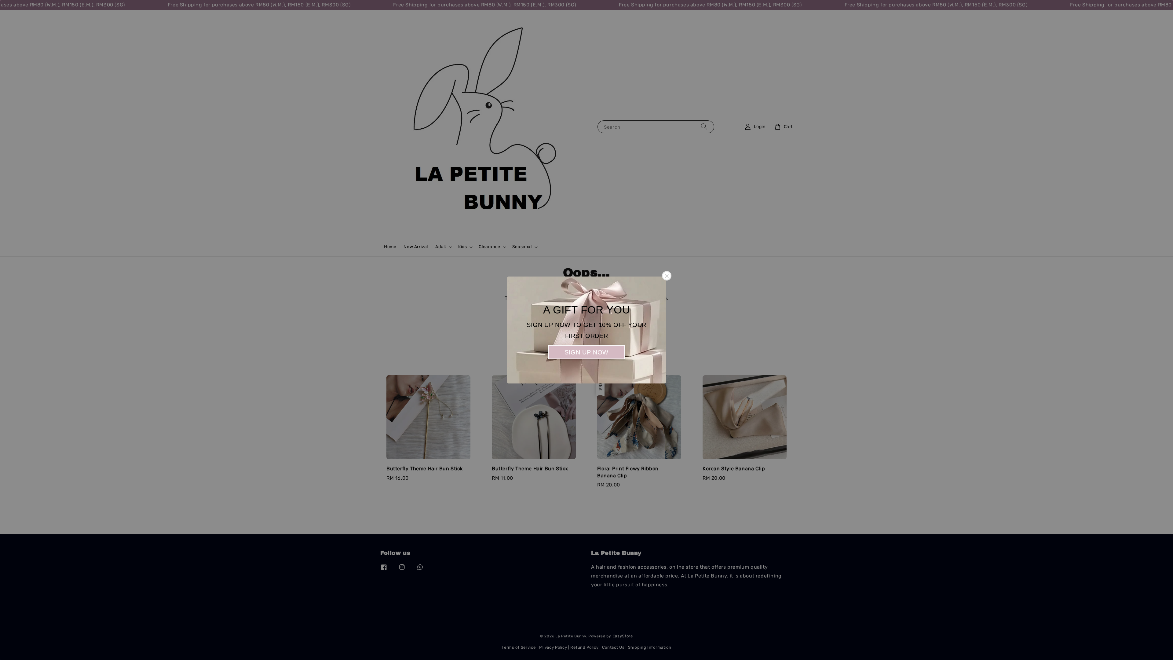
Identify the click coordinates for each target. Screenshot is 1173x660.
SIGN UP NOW (586, 352)
